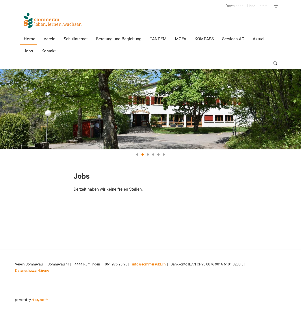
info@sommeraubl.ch (149, 264)
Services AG (233, 38)
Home (29, 38)
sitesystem (40, 300)
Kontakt (48, 50)
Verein (49, 38)
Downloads (234, 6)
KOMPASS (204, 38)
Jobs (28, 50)
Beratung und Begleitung (118, 38)
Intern (263, 6)
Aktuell (259, 38)
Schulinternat (76, 38)
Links (251, 6)
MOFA (180, 38)
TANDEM (158, 38)
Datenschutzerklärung (32, 270)
